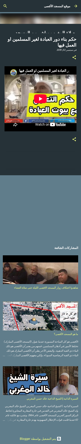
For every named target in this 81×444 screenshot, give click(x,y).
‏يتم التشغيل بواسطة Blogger (38, 438)
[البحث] (5, 6)
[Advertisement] (40, 207)
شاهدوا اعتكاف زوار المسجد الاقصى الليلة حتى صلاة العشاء (46, 287)
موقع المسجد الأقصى (57, 6)
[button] (74, 57)
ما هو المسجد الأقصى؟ (66, 334)
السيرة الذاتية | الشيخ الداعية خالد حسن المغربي (52, 398)
